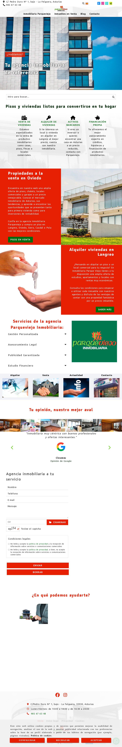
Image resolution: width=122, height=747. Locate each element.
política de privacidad (38, 551)
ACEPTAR (96, 740)
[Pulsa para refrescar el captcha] (18, 536)
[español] (87, 3)
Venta (45, 375)
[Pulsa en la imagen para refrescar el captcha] (12, 536)
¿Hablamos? (15, 54)
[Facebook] (57, 703)
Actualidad (76, 375)
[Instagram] (65, 703)
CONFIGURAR (27, 740)
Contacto (106, 375)
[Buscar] (83, 3)
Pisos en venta (20, 239)
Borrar (38, 579)
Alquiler (15, 375)
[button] (12, 452)
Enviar (37, 573)
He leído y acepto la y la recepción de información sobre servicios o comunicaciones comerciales (37, 552)
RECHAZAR (63, 740)
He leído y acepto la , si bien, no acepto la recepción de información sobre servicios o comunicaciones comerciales (37, 559)
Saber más (105, 309)
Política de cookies (41, 735)
